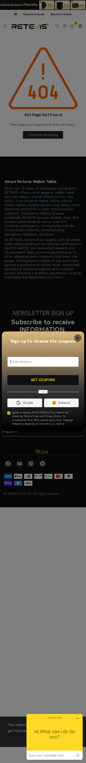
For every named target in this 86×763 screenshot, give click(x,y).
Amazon (64, 402)
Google (28, 402)
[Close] (78, 338)
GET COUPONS (43, 380)
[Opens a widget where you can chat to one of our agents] (54, 736)
